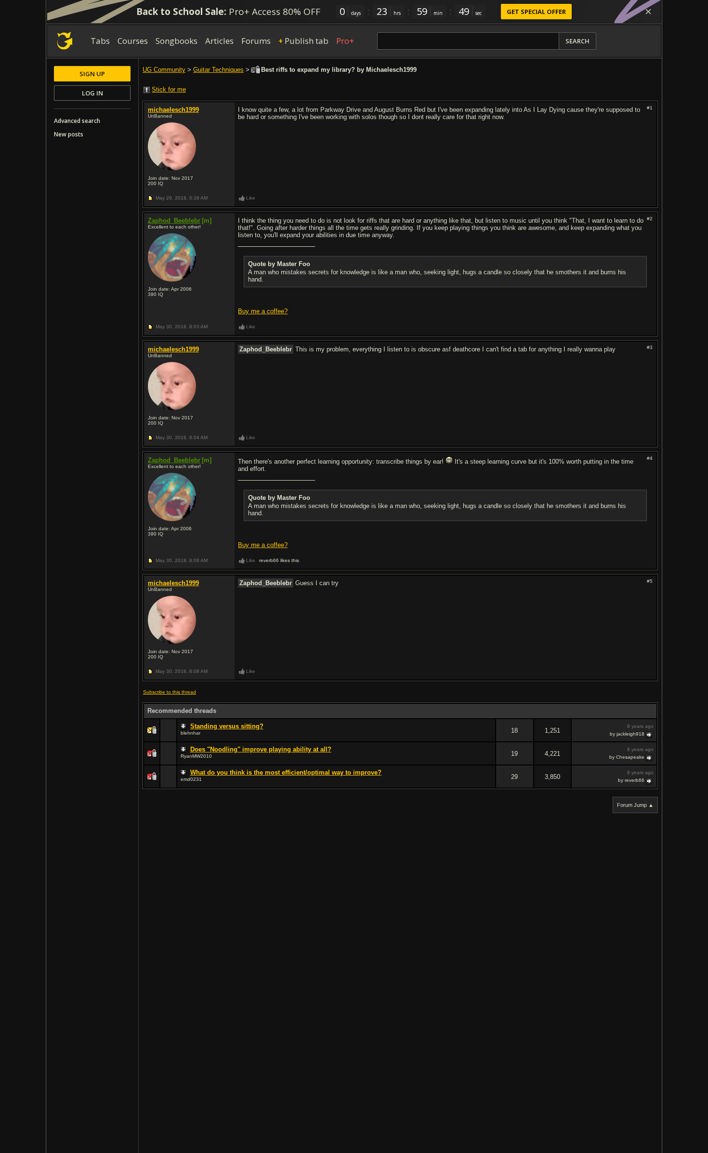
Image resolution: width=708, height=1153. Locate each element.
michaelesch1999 (173, 109)
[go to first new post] (184, 726)
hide (488, 736)
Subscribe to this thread (169, 692)
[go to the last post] (650, 734)
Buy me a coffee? (263, 311)
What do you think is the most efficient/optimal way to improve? (285, 772)
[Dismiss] (648, 11)
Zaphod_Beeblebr (174, 220)
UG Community (164, 69)
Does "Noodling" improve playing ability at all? (260, 749)
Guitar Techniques (218, 69)
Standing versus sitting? (226, 726)
